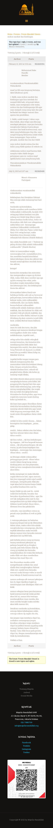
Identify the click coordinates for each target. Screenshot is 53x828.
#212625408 (39, 171)
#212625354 (39, 64)
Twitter (26, 752)
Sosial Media (26, 695)
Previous (12, 779)
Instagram (26, 749)
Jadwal (26, 692)
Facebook (26, 742)
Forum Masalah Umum (30, 34)
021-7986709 (26, 722)
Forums (17, 34)
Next (41, 779)
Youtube (26, 745)
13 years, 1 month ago (27, 44)
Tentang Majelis (27, 689)
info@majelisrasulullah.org (26, 725)
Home (9, 34)
